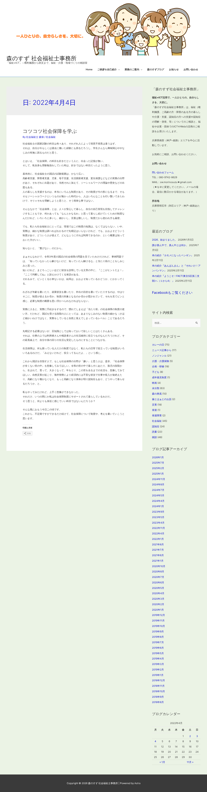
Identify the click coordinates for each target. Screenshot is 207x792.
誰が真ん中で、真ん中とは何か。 (170, 245)
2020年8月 (158, 571)
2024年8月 (158, 484)
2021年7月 (158, 549)
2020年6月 (158, 582)
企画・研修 (158, 366)
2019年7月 (158, 642)
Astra (137, 783)
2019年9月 (158, 631)
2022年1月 (158, 538)
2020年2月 (158, 604)
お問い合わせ (191, 69)
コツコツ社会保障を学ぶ (50, 131)
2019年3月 (158, 664)
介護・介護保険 (160, 361)
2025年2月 (158, 468)
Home (89, 69)
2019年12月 (158, 615)
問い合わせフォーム (163, 172)
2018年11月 (158, 685)
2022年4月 (158, 533)
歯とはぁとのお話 (161, 399)
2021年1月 (157, 560)
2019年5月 (158, 653)
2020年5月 (158, 587)
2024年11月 (158, 479)
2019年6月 (158, 647)
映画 (154, 382)
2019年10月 (158, 626)
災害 (154, 404)
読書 (154, 431)
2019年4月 (158, 658)
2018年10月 (158, 691)
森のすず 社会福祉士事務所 (41, 58)
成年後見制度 (159, 377)
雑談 (154, 437)
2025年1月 (158, 473)
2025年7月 (158, 462)
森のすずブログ (155, 69)
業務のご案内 (132, 69)
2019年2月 (158, 669)
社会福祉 (51, 137)
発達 (154, 409)
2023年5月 (158, 517)
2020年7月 (158, 577)
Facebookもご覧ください (172, 293)
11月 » (190, 762)
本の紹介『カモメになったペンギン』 (172, 255)
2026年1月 (158, 457)
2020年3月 (158, 598)
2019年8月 (158, 636)
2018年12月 (158, 680)
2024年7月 (158, 489)
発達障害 (157, 415)
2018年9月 (158, 696)
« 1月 (162, 762)
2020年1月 (158, 609)
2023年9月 (158, 511)
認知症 (155, 426)
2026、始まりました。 (164, 239)
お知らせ (174, 69)
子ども (155, 371)
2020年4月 (158, 593)
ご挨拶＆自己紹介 (107, 69)
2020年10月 (158, 566)
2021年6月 (158, 555)
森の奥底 (157, 393)
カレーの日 (158, 344)
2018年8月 (158, 702)
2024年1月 (158, 506)
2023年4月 (158, 522)
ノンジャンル (159, 355)
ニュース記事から (161, 350)
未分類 (155, 388)
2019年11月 (158, 620)
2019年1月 (157, 675)
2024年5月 (158, 495)
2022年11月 (158, 528)
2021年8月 (158, 544)
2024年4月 (158, 500)
